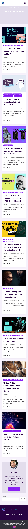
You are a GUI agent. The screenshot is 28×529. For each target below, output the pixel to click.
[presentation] (14, 35)
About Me (14, 514)
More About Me (14, 489)
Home (7, 514)
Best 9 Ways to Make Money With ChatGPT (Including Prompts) (12, 247)
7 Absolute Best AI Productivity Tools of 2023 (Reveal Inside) (12, 198)
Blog (20, 514)
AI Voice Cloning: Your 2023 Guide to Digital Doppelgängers (12, 294)
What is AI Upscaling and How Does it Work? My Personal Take (13, 151)
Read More (7, 69)
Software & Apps (8, 45)
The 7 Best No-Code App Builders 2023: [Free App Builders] (13, 51)
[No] (26, 524)
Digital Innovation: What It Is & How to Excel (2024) (13, 437)
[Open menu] (24, 2)
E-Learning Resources (10, 241)
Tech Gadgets (17, 96)
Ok (14, 526)
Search (4, 496)
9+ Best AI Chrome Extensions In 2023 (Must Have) (11, 102)
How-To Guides (17, 94)
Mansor (6, 57)
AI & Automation (18, 45)
